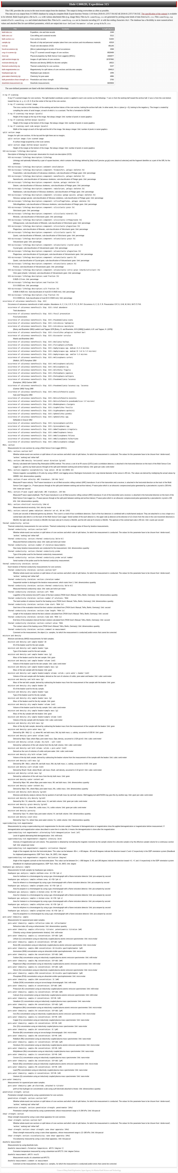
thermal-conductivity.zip (11, 66)
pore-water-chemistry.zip (11, 76)
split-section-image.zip (10, 59)
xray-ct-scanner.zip (9, 53)
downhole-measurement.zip (12, 83)
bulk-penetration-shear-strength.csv (15, 80)
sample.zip (6, 42)
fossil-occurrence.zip (10, 49)
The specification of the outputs (154, 14)
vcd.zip (4, 46)
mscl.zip (5, 56)
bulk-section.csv (8, 39)
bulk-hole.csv (7, 32)
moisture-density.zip (9, 63)
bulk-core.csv (7, 36)
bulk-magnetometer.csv (11, 69)
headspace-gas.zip (9, 73)
